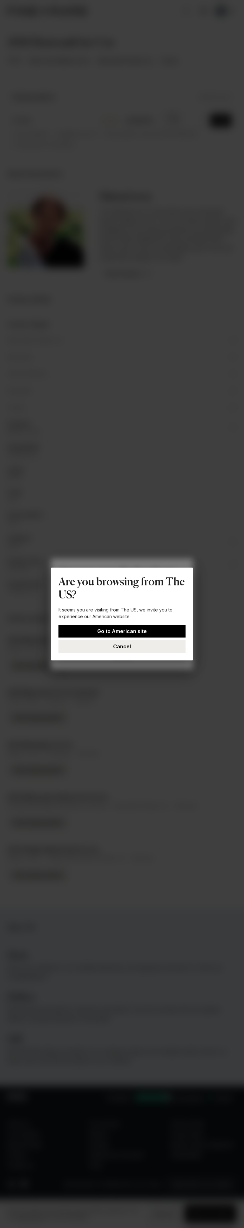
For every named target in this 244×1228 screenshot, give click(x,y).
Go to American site (122, 631)
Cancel (122, 646)
